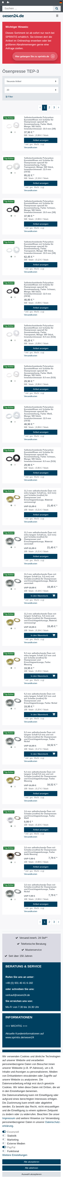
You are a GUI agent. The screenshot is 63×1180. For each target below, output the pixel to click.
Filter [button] (10, 96)
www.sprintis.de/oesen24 (20, 1037)
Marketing (13, 1139)
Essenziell (13, 1131)
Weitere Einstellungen (14, 1155)
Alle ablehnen (31, 1168)
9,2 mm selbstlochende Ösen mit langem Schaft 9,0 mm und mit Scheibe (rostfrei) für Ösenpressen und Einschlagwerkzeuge (40, 737)
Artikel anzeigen (40, 140)
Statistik (12, 1135)
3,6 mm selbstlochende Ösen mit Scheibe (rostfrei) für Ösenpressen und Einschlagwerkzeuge (40, 814)
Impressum (8, 1118)
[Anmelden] (3, 2)
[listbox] (13, 125)
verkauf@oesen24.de (18, 995)
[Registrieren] (8, 2)
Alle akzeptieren (31, 1162)
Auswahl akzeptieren (32, 1174)
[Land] (61, 2)
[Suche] (57, 8)
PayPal (11, 1147)
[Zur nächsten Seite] (58, 107)
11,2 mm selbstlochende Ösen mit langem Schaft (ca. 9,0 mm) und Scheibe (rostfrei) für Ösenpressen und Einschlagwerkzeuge (40, 578)
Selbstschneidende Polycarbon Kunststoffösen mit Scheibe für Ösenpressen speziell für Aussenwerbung (40, 123)
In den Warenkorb (39, 596)
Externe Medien (16, 1143)
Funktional (13, 1151)
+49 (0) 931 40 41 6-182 (19, 983)
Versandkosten (30, 147)
